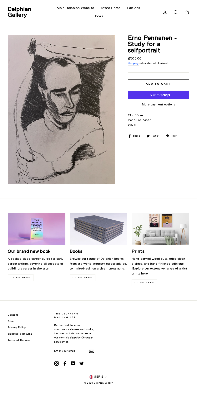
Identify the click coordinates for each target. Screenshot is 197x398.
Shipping (133, 63)
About (12, 321)
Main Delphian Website (75, 8)
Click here (83, 277)
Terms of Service (19, 340)
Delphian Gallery (19, 12)
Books (99, 16)
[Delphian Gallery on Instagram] (56, 363)
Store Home (110, 8)
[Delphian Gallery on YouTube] (73, 363)
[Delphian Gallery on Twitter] (81, 363)
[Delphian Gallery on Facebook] (65, 363)
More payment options (158, 104)
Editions (133, 8)
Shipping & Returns (20, 333)
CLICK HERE (21, 277)
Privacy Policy (17, 327)
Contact (13, 314)
